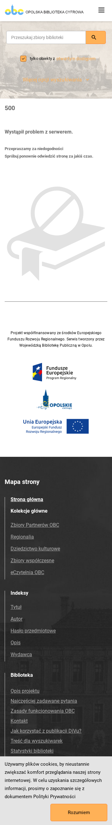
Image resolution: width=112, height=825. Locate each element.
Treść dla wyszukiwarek (37, 741)
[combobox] (46, 37)
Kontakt (19, 721)
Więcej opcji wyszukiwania (52, 80)
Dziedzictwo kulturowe (35, 549)
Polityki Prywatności (54, 796)
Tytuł (16, 607)
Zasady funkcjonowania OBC (43, 711)
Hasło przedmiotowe (33, 631)
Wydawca (21, 654)
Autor (16, 619)
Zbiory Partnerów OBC (35, 525)
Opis (16, 643)
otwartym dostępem (76, 58)
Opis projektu (25, 691)
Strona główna (27, 499)
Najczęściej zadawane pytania (44, 701)
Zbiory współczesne (32, 561)
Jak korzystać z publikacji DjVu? (46, 731)
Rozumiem (79, 812)
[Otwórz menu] (101, 10)
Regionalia (22, 537)
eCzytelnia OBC (27, 572)
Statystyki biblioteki (32, 751)
